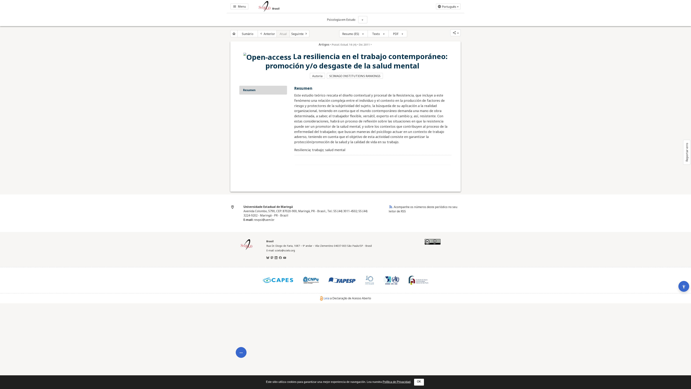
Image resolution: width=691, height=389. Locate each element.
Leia (326, 298)
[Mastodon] (272, 258)
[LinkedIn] (276, 258)
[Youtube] (284, 258)
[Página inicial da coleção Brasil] (246, 249)
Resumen (249, 90)
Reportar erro (687, 152)
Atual (283, 34)
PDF (395, 34)
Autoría (317, 76)
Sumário (247, 34)
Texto (376, 34)
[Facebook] (280, 258)
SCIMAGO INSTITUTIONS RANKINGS (355, 76)
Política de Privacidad (396, 381)
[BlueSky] (267, 258)
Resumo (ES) (350, 34)
